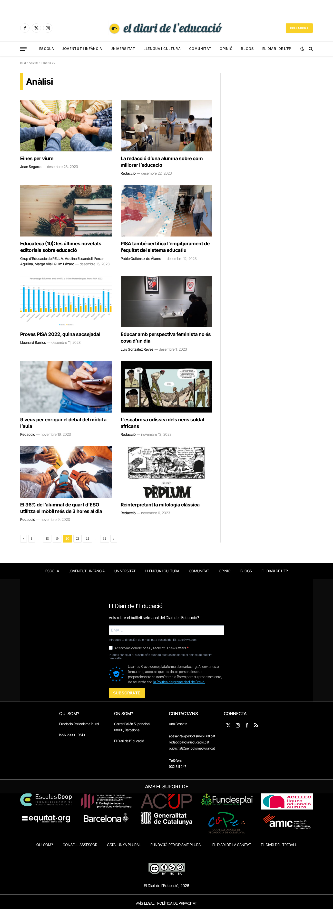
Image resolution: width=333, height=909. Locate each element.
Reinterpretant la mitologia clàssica (160, 505)
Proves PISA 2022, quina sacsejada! (60, 334)
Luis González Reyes (137, 349)
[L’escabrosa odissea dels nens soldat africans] (166, 387)
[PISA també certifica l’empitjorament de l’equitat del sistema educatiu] (166, 211)
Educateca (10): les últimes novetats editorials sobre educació (60, 247)
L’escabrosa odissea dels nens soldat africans (163, 423)
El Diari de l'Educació (129, 741)
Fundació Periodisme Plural (79, 724)
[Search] (310, 48)
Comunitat (200, 49)
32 (104, 538)
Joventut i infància (82, 49)
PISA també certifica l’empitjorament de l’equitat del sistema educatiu (165, 247)
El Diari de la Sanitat (231, 844)
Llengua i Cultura (162, 49)
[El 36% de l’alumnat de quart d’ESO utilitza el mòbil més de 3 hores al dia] (66, 472)
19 (57, 538)
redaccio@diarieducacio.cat (189, 742)
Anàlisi (34, 62)
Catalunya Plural (124, 844)
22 (87, 538)
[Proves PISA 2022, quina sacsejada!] (66, 301)
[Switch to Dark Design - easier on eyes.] (302, 49)
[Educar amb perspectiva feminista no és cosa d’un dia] (166, 301)
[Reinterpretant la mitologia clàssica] (166, 472)
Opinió (226, 49)
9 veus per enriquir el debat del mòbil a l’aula (63, 423)
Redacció (128, 173)
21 (77, 538)
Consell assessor (80, 844)
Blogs (247, 49)
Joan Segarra (30, 166)
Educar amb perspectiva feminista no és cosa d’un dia (166, 337)
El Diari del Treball (279, 844)
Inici (23, 62)
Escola (46, 49)
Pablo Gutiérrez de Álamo (141, 258)
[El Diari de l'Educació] (166, 28)
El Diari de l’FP (276, 49)
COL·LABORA (299, 28)
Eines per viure (36, 158)
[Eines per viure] (66, 125)
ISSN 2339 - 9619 (72, 735)
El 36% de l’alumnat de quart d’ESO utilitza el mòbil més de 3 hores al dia (61, 508)
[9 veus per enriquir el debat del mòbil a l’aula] (66, 387)
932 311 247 (177, 766)
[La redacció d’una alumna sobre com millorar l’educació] (166, 125)
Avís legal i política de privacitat (166, 903)
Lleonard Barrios (33, 342)
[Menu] (23, 48)
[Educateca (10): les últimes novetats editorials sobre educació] (66, 211)
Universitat (122, 49)
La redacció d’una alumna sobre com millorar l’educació (162, 162)
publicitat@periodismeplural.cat (192, 748)
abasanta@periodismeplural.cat (192, 736)
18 (47, 538)
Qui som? (44, 844)
